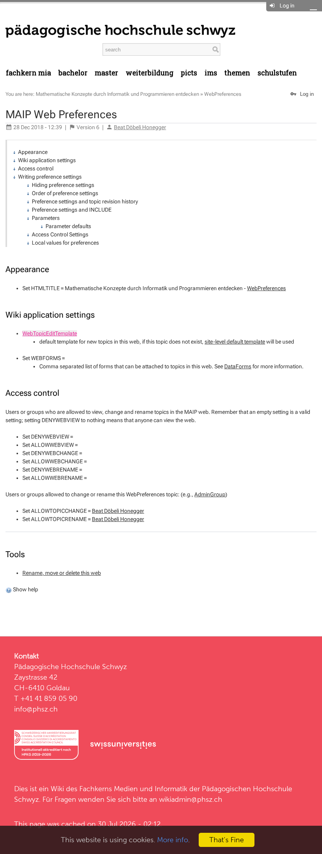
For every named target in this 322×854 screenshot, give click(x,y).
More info (172, 840)
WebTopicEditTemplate (49, 333)
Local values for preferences (65, 243)
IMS (211, 72)
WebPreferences (222, 94)
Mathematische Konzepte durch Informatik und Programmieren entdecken (117, 94)
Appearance (33, 152)
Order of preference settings (65, 193)
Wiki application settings (47, 160)
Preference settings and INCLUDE (72, 210)
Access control (35, 168)
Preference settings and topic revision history (85, 201)
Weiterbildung (150, 72)
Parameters (46, 218)
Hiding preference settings (63, 185)
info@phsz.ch (36, 709)
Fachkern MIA (28, 72)
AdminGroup (209, 494)
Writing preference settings (50, 177)
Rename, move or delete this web (61, 573)
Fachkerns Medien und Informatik (133, 789)
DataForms (237, 366)
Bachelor (73, 72)
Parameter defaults (68, 226)
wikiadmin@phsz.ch (190, 799)
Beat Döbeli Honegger (140, 127)
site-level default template (235, 341)
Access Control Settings (60, 234)
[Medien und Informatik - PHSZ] (120, 30)
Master (106, 72)
